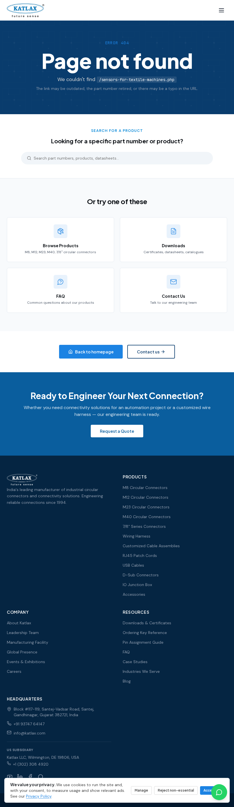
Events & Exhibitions (26, 661)
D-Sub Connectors (141, 574)
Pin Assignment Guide (143, 642)
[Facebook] (30, 777)
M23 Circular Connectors (146, 507)
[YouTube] (10, 777)
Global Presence (22, 652)
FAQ (126, 652)
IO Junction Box (137, 584)
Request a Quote (117, 431)
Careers (14, 671)
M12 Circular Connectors (145, 497)
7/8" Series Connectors (144, 526)
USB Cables (133, 565)
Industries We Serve (141, 671)
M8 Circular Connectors (145, 487)
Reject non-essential (176, 790)
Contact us (148, 351)
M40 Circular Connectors (147, 516)
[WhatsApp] (40, 777)
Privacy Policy (38, 796)
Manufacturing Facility (27, 642)
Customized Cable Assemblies (151, 545)
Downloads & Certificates (147, 622)
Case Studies (135, 661)
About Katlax (19, 622)
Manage (141, 790)
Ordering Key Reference (145, 632)
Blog (127, 681)
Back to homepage (94, 351)
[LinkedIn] (20, 777)
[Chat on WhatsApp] (219, 792)
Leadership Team (23, 632)
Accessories (134, 594)
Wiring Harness (136, 536)
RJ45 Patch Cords (140, 555)
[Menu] (221, 10)
